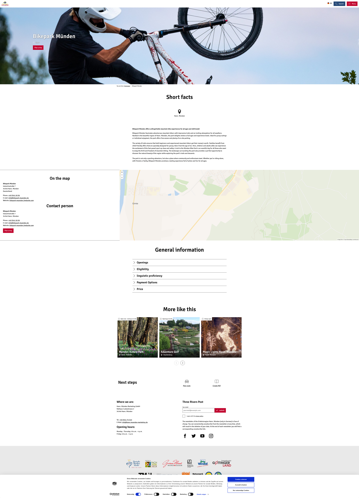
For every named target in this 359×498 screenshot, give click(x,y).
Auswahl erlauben (241, 485)
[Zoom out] (122, 175)
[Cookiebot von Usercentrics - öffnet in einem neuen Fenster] (114, 494)
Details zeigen (201, 494)
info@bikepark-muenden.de (18, 198)
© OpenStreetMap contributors (351, 239)
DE (331, 3)
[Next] (182, 363)
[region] (239, 205)
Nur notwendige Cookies (241, 490)
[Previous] (176, 363)
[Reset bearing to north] (122, 177)
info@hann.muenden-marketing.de (135, 422)
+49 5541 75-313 (125, 420)
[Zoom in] (122, 172)
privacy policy (199, 416)
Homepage (127, 86)
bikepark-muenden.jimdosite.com (22, 200)
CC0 (240, 344)
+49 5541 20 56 (14, 195)
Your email (185, 407)
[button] (38, 47)
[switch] (156, 494)
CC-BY (358, 43)
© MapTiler (340, 239)
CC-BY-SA (198, 339)
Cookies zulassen (241, 479)
